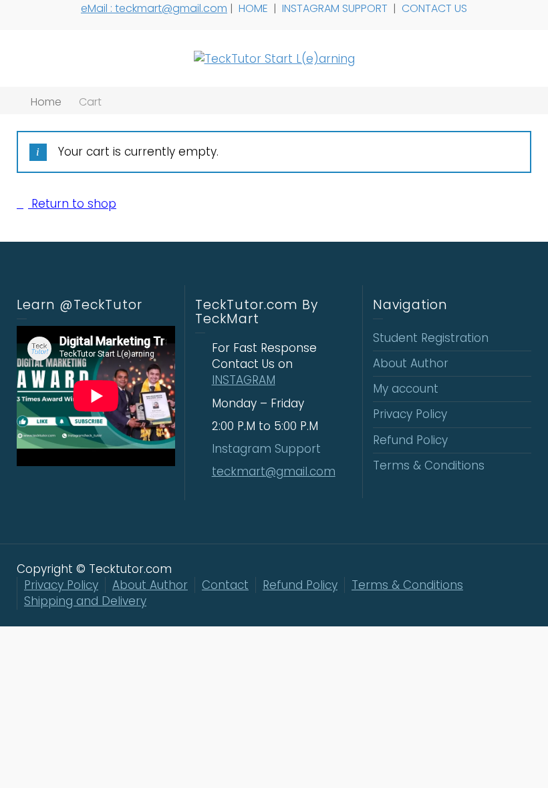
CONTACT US (436, 8)
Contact (225, 585)
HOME (255, 8)
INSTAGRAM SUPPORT (336, 8)
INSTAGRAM (243, 380)
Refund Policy (410, 440)
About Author (410, 363)
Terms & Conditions (429, 465)
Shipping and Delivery (85, 601)
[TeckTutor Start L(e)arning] (274, 58)
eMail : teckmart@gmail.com (154, 8)
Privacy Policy (410, 414)
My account (405, 389)
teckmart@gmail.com (273, 471)
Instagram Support (268, 449)
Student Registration (431, 338)
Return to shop (72, 204)
